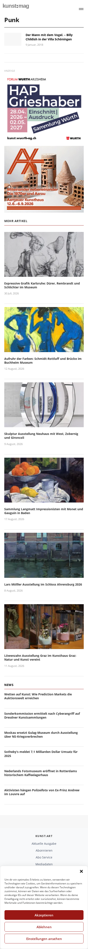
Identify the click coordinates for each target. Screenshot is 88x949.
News (8, 685)
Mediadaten (44, 864)
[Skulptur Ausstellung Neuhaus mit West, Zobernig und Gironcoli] (44, 424)
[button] (81, 871)
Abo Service (44, 857)
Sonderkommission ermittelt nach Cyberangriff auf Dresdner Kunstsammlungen (42, 715)
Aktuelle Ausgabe (44, 844)
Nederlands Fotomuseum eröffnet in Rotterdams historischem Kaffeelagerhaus (40, 773)
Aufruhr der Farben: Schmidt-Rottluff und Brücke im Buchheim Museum (43, 361)
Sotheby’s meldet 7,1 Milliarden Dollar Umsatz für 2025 (41, 754)
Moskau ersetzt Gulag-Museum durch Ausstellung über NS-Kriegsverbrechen (41, 735)
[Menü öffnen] (81, 9)
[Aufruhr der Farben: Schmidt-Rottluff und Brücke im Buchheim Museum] (44, 349)
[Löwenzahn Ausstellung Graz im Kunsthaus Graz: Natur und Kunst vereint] (44, 646)
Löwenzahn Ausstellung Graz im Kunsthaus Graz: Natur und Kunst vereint (40, 657)
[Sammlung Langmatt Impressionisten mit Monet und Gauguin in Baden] (44, 500)
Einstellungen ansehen (44, 939)
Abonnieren (44, 850)
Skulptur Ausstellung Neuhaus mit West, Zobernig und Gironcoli (41, 436)
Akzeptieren (44, 915)
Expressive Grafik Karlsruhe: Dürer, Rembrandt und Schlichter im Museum (42, 285)
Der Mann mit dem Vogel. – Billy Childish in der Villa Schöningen (49, 37)
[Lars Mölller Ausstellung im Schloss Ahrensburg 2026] (44, 575)
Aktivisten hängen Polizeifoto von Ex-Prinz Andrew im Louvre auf (41, 792)
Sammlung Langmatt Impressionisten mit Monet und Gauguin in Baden (43, 511)
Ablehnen (44, 927)
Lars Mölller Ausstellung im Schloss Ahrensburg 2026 (43, 584)
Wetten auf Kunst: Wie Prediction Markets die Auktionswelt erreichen (38, 696)
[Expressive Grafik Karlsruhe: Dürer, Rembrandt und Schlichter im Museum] (44, 274)
